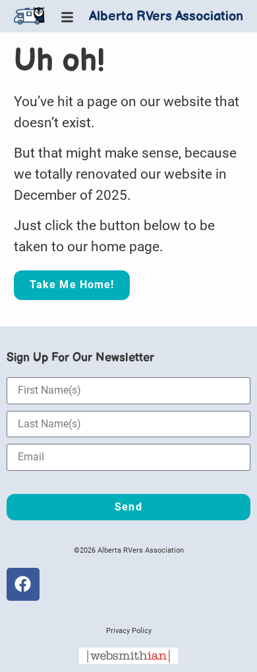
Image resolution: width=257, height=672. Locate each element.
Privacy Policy (129, 630)
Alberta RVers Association (166, 16)
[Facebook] (23, 584)
